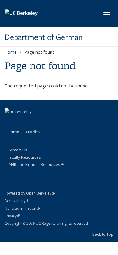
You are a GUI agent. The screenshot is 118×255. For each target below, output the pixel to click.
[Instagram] (21, 122)
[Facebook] (10, 122)
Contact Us (17, 150)
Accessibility (17, 200)
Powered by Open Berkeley (30, 193)
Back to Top (102, 234)
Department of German (44, 37)
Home (11, 52)
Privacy (12, 215)
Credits (33, 131)
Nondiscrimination (22, 208)
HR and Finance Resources (37, 164)
